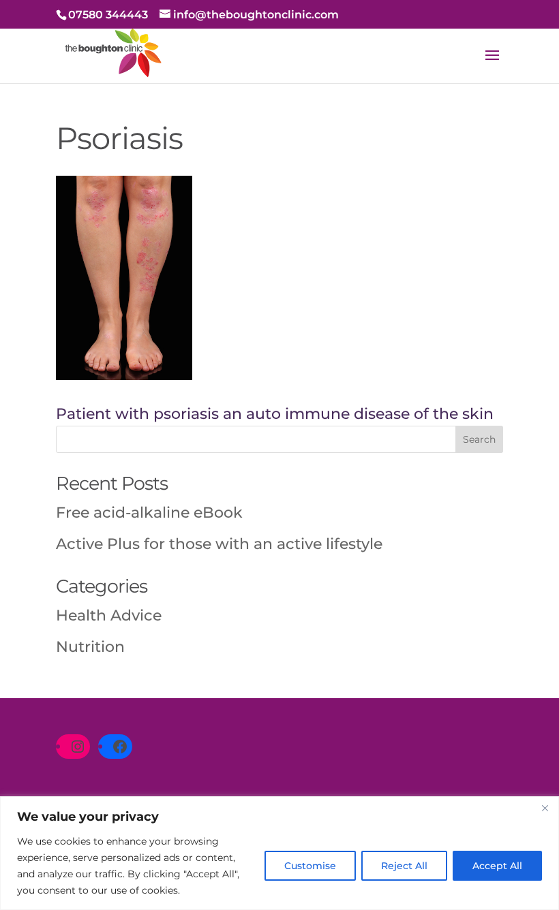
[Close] (545, 808)
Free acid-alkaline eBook (149, 512)
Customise (310, 866)
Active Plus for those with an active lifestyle (219, 544)
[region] (279, 853)
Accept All (497, 866)
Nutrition (90, 647)
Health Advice (109, 615)
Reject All (404, 866)
